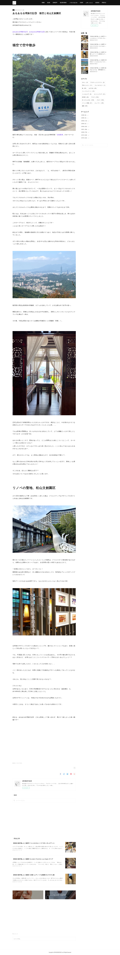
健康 (84, 106)
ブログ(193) (19, 763)
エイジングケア (99, 94)
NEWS (85, 97)
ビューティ (99, 103)
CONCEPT (55, 2)
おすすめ (93, 88)
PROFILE (104, 2)
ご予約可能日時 (73, 2)
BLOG (48, 2)
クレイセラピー (100, 85)
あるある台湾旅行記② (37, 32)
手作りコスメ (87, 85)
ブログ (100, 100)
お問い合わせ (89, 2)
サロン (85, 82)
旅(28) (14, 763)
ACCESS (97, 2)
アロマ (95, 97)
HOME (43, 2)
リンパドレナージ (88, 91)
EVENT (81, 2)
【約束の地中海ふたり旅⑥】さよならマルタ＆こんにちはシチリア (33, 859)
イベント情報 (87, 103)
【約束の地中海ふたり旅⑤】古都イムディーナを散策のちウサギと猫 (33, 875)
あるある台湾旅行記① (20, 32)
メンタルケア (87, 94)
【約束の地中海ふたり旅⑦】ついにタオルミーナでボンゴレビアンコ (33, 843)
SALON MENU (63, 2)
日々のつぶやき (88, 100)
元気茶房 (60, 135)
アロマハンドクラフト (97, 82)
